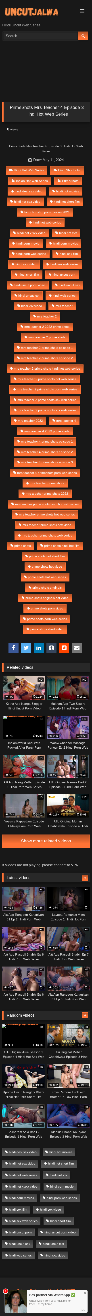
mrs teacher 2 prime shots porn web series (47, 389)
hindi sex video (25, 264)
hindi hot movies (67, 191)
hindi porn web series (31, 254)
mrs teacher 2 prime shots (46, 337)
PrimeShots (70, 181)
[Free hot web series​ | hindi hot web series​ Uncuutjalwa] (37, 11)
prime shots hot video (47, 566)
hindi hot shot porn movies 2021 (47, 212)
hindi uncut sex (69, 285)
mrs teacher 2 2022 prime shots (46, 326)
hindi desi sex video (28, 191)
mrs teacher (64, 306)
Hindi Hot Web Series (29, 170)
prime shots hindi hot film (61, 545)
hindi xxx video (31, 306)
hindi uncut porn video (29, 285)
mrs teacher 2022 (30, 420)
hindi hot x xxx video (31, 233)
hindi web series (64, 295)
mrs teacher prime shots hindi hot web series (47, 504)
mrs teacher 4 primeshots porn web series (47, 473)
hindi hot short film (67, 201)
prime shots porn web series (47, 619)
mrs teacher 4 (66, 420)
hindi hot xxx (68, 233)
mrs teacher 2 (47, 316)
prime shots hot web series (47, 577)
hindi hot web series (47, 222)
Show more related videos (46, 841)
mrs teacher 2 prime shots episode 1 (47, 347)
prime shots (22, 545)
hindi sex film (69, 254)
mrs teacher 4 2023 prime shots (46, 431)
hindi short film (29, 274)
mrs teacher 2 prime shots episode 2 (47, 358)
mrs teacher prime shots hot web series (47, 514)
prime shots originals (47, 587)
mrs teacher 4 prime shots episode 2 (47, 452)
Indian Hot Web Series (32, 181)
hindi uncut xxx (28, 295)
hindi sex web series (64, 264)
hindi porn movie (27, 243)
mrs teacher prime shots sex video (47, 525)
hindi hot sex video (27, 201)
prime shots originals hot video (47, 598)
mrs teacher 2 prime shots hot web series (47, 379)
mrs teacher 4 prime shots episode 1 (47, 441)
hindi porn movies (65, 243)
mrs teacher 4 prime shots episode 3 (47, 462)
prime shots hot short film (47, 556)
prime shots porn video (47, 608)
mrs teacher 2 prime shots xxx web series (47, 410)
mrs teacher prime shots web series (47, 535)
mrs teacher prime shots (47, 483)
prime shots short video (46, 629)
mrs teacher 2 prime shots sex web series (46, 400)
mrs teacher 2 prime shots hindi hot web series (47, 368)
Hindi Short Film (69, 170)
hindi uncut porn (63, 274)
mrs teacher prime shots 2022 (47, 493)
